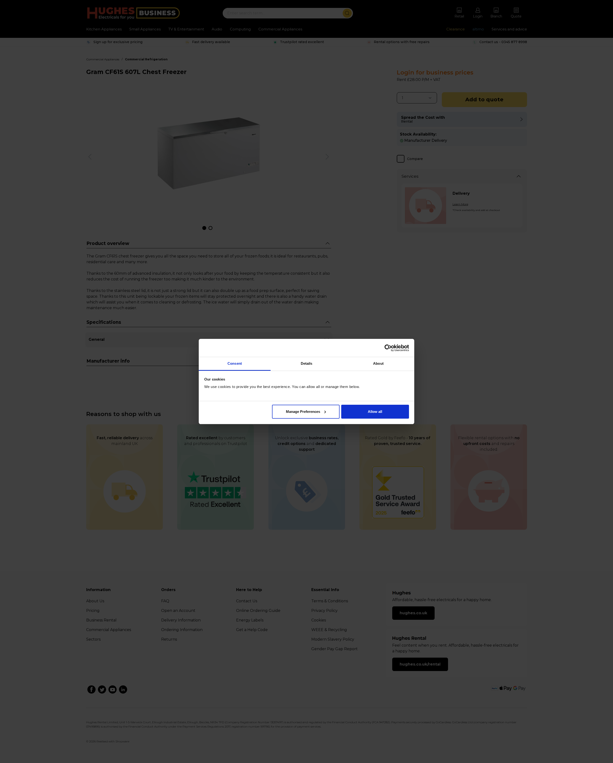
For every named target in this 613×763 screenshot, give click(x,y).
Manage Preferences (303, 412)
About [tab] (378, 363)
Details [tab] (306, 363)
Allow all (375, 412)
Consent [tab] (234, 363)
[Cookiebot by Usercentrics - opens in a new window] (388, 348)
